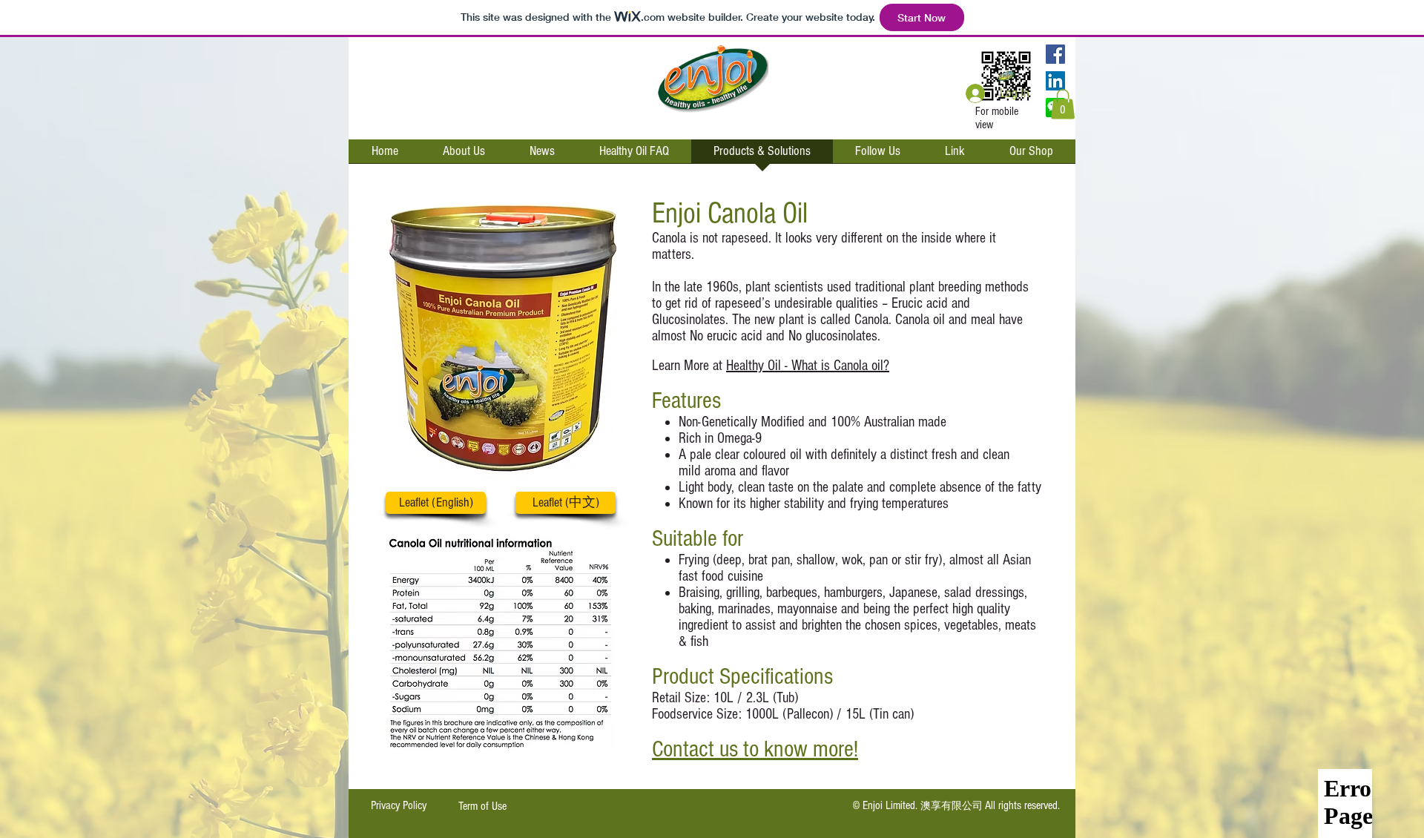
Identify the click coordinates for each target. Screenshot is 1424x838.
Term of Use (482, 806)
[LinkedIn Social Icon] (1055, 80)
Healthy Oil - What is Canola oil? (807, 365)
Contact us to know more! (755, 749)
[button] (1062, 104)
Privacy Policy (398, 805)
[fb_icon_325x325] (1055, 54)
